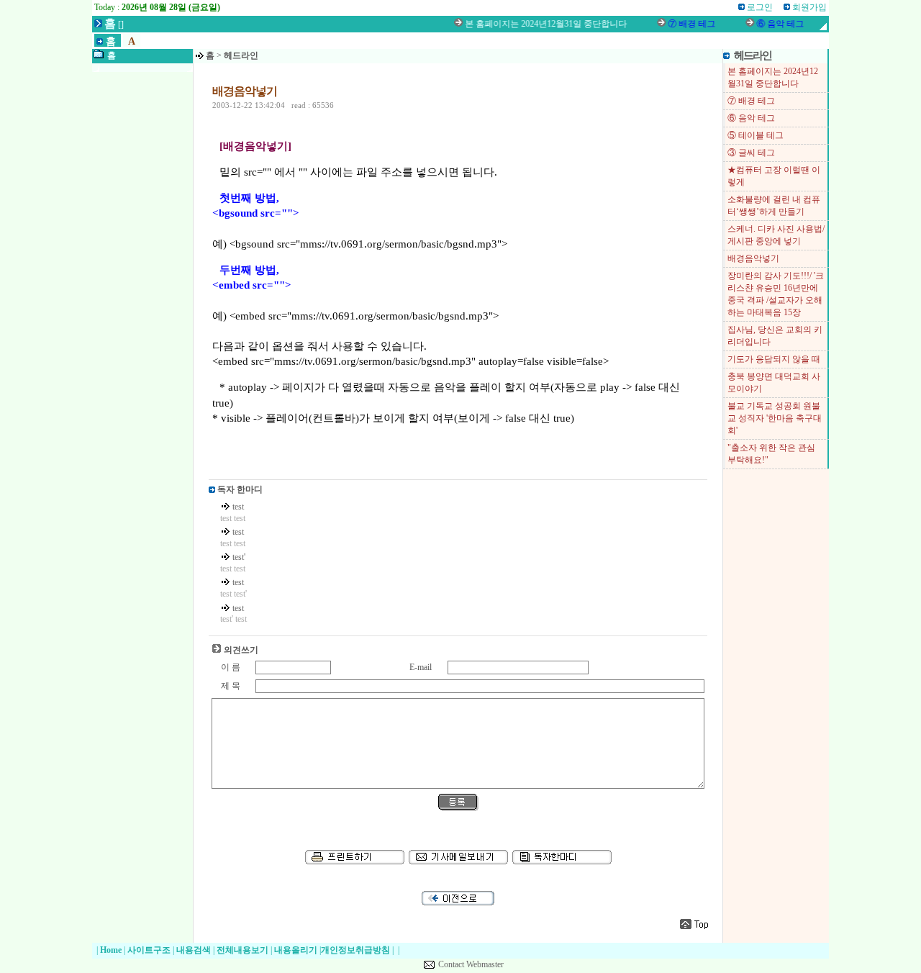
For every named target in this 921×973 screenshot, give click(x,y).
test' (238, 557)
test (238, 507)
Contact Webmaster (471, 964)
